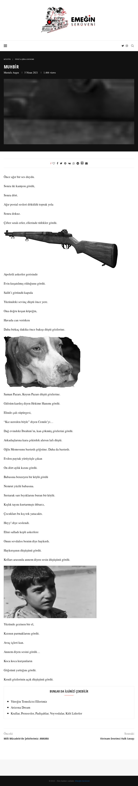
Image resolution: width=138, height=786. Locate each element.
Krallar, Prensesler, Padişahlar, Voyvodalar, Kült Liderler (46, 713)
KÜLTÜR (7, 59)
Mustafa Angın (11, 72)
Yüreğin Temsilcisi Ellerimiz (29, 701)
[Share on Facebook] (57, 163)
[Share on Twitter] (61, 163)
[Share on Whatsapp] (74, 163)
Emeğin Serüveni (82, 780)
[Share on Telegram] (78, 163)
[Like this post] (53, 163)
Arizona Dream (20, 707)
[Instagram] (127, 46)
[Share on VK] (69, 163)
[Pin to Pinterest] (65, 163)
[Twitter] (123, 46)
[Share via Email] (86, 163)
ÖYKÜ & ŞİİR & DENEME (24, 59)
